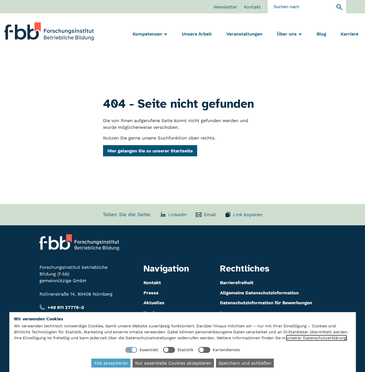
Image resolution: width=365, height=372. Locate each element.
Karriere (349, 33)
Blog (321, 33)
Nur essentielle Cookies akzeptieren (173, 363)
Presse (151, 292)
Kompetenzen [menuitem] (147, 33)
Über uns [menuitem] (287, 33)
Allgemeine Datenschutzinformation (259, 292)
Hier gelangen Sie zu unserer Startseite (150, 150)
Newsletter (225, 6)
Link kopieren (247, 214)
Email (210, 214)
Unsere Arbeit (197, 33)
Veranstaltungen (244, 33)
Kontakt (252, 6)
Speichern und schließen (245, 363)
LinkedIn (177, 214)
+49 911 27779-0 (65, 307)
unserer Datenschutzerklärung (316, 338)
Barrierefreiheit (237, 282)
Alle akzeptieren (111, 363)
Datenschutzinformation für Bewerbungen (266, 302)
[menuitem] (197, 34)
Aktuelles (154, 302)
